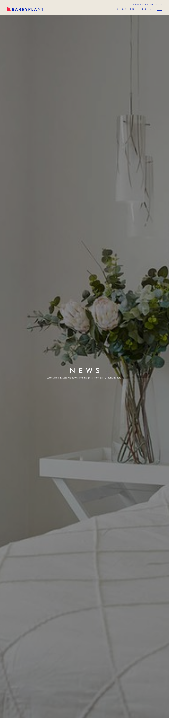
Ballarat (148, 5)
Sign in (126, 9)
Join (147, 9)
